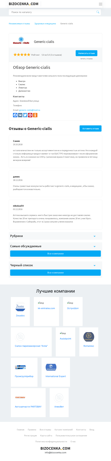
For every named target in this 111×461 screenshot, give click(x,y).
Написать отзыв (86, 53)
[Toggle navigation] (99, 4)
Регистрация (30, 435)
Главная (20, 429)
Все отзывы (45, 429)
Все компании (55, 253)
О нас (73, 441)
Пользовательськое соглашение (71, 435)
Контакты (81, 429)
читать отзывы (86, 59)
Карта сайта (46, 435)
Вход (91, 429)
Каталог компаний (64, 429)
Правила (32, 429)
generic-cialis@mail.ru (29, 110)
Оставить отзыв (90, 128)
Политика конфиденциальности (51, 441)
